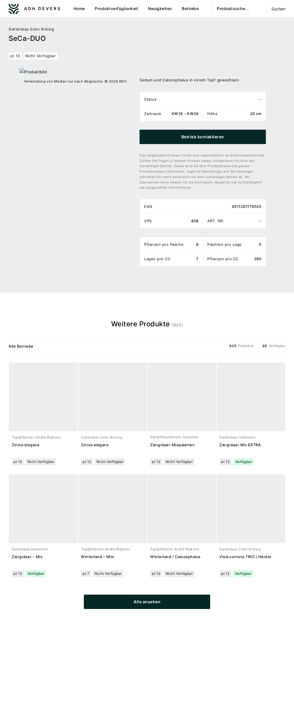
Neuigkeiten (160, 8)
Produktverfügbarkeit (116, 8)
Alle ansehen (147, 601)
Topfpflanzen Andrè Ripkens (36, 437)
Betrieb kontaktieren (202, 136)
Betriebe (190, 8)
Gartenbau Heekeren (237, 437)
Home (79, 8)
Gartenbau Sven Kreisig (31, 29)
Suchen (278, 8)
